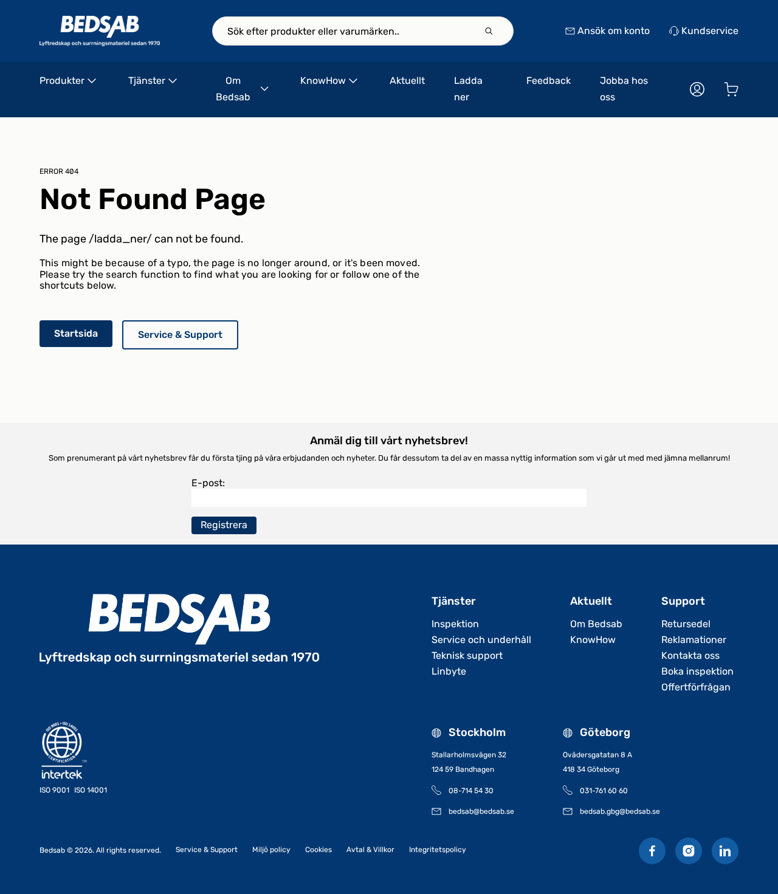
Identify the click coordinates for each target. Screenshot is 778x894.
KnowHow (323, 80)
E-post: (208, 483)
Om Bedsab (233, 89)
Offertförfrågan (696, 687)
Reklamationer (693, 639)
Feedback (548, 80)
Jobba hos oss (624, 89)
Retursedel (686, 624)
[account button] (697, 89)
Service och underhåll (481, 639)
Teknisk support (467, 655)
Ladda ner (468, 89)
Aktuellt (407, 80)
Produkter (62, 80)
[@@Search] (488, 31)
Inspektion (455, 624)
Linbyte (449, 671)
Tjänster (146, 80)
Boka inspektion (697, 671)
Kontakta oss (690, 655)
